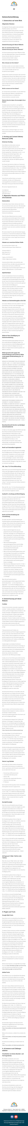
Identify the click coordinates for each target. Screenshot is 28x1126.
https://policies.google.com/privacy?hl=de (12, 969)
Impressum (6, 1120)
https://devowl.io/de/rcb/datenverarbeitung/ (12, 730)
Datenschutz (13, 1120)
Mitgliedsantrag (20, 1120)
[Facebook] (12, 1117)
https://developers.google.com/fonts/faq (16, 965)
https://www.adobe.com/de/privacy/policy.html (13, 1045)
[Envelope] (16, 1117)
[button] (14, 9)
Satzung (6, 1122)
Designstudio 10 (19, 1122)
